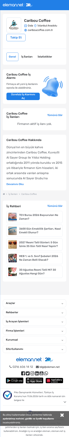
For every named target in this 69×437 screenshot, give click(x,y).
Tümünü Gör (55, 115)
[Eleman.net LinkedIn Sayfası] (37, 373)
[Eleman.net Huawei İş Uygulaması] (54, 380)
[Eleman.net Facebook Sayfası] (23, 373)
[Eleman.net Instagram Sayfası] (32, 373)
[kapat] (62, 415)
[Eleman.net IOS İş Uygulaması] (34, 380)
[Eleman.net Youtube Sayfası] (41, 373)
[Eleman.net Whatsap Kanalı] (46, 373)
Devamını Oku (15, 184)
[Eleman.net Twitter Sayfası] (28, 373)
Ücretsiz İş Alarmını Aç (23, 96)
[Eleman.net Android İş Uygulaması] (15, 380)
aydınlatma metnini (13, 418)
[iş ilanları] (17, 4)
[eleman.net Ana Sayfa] (4, 194)
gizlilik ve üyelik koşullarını (39, 418)
